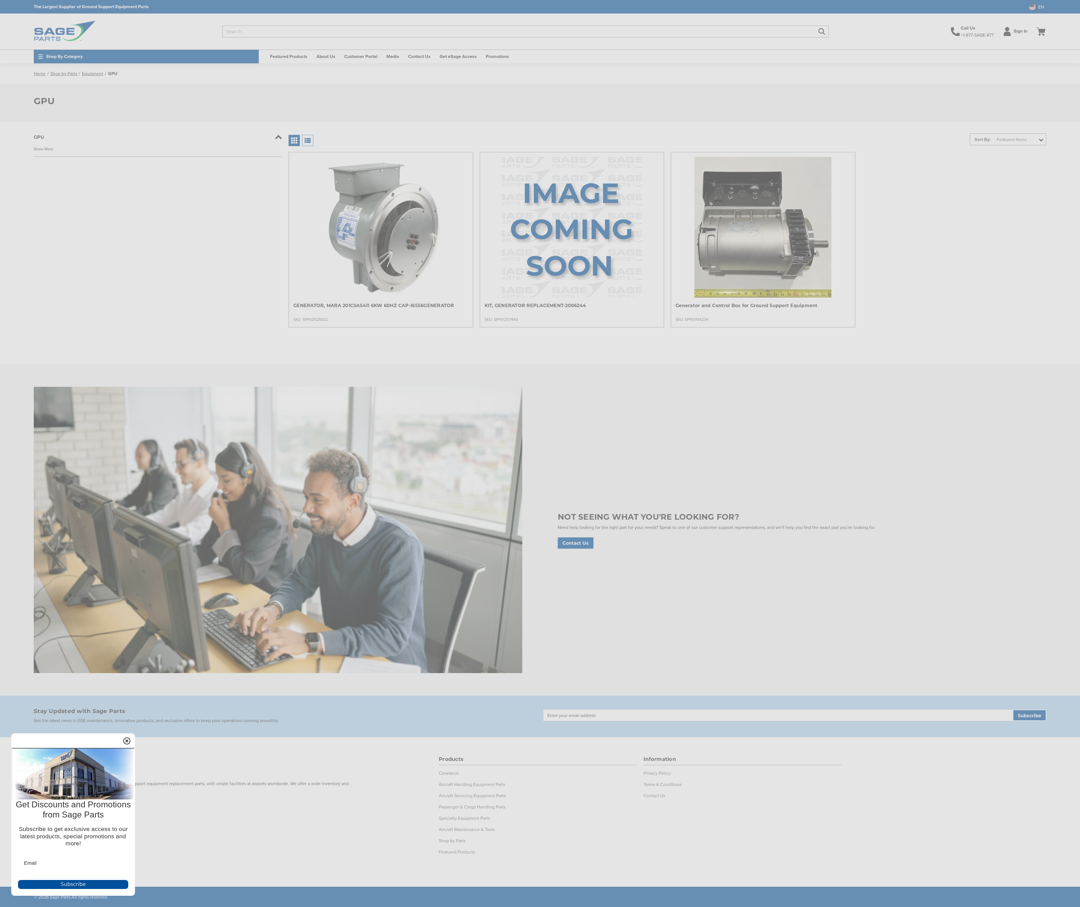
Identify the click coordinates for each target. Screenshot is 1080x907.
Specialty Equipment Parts (464, 818)
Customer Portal (360, 56)
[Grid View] (294, 140)
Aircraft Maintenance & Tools (467, 829)
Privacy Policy (657, 773)
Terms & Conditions (662, 784)
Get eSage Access (458, 56)
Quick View (380, 217)
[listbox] (1019, 139)
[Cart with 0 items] (1040, 31)
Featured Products (457, 852)
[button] (43, 149)
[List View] (307, 140)
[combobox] (1034, 6)
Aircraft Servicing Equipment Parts (472, 795)
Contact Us (419, 56)
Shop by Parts (452, 840)
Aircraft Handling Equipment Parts (472, 784)
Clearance (449, 773)
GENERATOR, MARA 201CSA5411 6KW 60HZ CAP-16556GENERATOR (373, 305)
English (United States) (1033, 6)
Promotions (497, 56)
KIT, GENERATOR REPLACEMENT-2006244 (535, 305)
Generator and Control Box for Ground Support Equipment (747, 305)
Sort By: (983, 139)
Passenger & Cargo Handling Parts (472, 807)
